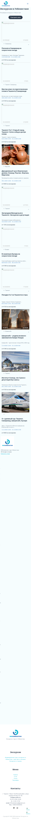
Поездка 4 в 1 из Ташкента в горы (15, 295)
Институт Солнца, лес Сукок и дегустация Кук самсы (13, 379)
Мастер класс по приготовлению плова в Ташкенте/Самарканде (15, 90)
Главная (15, 775)
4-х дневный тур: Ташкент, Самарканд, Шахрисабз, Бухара (14, 420)
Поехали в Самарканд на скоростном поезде (11, 49)
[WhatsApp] (17, 808)
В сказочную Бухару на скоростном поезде (11, 255)
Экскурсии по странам (15, 761)
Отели (15, 778)
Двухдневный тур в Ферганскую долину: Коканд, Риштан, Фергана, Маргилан (15, 173)
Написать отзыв (5, 454)
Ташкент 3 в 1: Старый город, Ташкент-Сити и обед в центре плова (14, 132)
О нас (15, 776)
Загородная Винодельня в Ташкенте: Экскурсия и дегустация (15, 214)
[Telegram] (14, 808)
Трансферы (15, 780)
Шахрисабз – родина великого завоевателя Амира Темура (14, 337)
